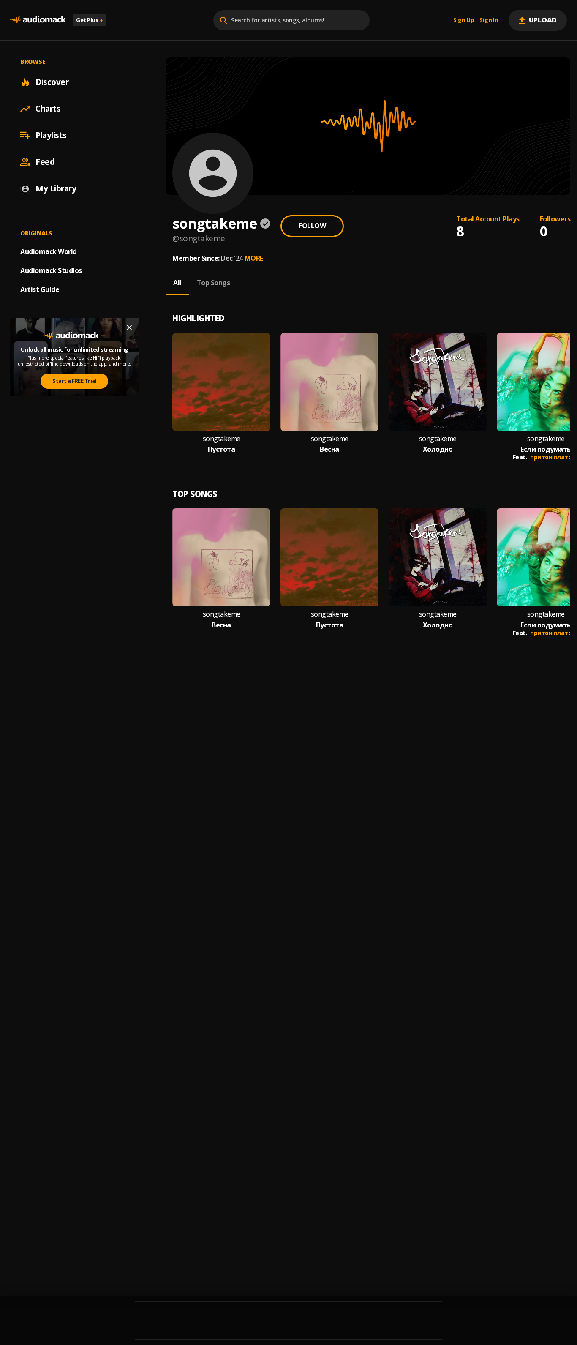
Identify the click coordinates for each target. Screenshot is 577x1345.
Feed (44, 161)
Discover (51, 81)
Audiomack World (48, 251)
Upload (543, 20)
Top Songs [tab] (213, 282)
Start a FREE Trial (74, 381)
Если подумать (545, 449)
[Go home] (38, 20)
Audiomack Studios (51, 270)
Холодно (438, 449)
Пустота (221, 449)
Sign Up (463, 20)
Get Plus (89, 20)
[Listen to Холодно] (438, 382)
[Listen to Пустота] (221, 382)
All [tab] (177, 282)
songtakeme (221, 438)
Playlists (51, 135)
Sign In (488, 20)
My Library (55, 188)
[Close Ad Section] (129, 327)
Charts (47, 108)
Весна (329, 449)
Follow (312, 225)
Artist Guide (39, 289)
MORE (254, 258)
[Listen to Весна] (329, 382)
